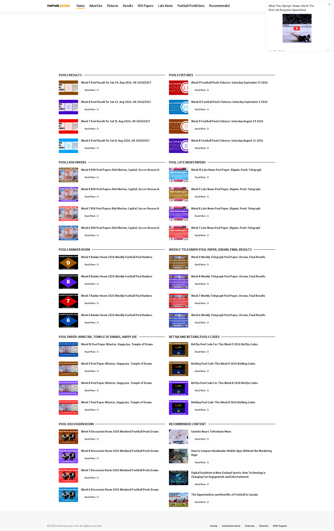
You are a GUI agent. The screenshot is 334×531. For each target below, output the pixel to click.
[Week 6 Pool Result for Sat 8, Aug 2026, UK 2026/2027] (68, 146)
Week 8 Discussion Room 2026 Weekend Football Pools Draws (120, 450)
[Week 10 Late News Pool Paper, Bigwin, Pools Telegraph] (178, 175)
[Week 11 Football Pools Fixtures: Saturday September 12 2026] (178, 87)
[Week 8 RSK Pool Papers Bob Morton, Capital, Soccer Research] (68, 194)
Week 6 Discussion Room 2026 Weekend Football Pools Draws (120, 489)
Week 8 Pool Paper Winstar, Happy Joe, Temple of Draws (116, 383)
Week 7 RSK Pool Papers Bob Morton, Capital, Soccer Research (120, 208)
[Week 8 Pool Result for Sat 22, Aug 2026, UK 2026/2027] (68, 107)
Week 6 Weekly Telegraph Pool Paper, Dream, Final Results (228, 315)
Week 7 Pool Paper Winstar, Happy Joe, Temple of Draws (116, 402)
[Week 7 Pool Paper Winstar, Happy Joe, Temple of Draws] (68, 407)
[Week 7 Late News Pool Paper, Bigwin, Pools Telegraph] (178, 233)
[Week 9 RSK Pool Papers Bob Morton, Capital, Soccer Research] (68, 175)
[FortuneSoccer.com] (58, 6)
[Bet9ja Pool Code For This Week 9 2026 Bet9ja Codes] (178, 349)
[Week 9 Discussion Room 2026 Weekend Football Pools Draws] (68, 436)
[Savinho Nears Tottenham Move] (178, 436)
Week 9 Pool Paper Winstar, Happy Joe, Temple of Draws (116, 363)
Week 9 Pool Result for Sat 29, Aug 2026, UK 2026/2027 (116, 82)
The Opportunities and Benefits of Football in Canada (224, 494)
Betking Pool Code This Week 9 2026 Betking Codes (223, 363)
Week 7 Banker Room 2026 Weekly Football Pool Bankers (116, 295)
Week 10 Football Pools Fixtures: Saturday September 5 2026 (229, 101)
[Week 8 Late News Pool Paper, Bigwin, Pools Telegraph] (178, 213)
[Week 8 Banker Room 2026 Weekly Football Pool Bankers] (68, 281)
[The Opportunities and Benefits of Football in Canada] (178, 500)
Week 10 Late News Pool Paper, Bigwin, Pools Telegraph (226, 169)
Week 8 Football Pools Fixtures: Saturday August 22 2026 (227, 140)
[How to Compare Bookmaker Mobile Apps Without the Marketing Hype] (178, 456)
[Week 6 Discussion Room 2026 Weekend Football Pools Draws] (68, 494)
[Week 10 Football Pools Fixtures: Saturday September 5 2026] (178, 107)
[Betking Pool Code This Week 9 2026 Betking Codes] (178, 369)
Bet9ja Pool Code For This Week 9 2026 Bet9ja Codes (224, 344)
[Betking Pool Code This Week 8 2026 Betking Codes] (178, 407)
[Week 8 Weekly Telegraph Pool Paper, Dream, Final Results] (178, 281)
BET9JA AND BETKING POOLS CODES (194, 336)
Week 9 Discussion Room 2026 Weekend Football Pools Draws (120, 431)
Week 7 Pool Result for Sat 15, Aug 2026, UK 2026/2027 (115, 121)
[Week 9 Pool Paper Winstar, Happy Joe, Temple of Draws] (68, 369)
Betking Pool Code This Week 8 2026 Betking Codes (223, 402)
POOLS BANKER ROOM (74, 249)
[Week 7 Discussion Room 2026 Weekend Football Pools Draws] (68, 475)
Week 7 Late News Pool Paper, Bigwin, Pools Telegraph (225, 227)
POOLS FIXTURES (181, 75)
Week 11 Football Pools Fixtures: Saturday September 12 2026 (229, 82)
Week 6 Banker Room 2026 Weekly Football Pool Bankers (116, 315)
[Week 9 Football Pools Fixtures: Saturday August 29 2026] (178, 126)
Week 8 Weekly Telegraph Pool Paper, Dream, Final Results (228, 276)
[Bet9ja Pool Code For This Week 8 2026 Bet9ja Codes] (178, 388)
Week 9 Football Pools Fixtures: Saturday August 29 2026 (227, 121)
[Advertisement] (167, 41)
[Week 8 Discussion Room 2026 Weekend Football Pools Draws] (68, 456)
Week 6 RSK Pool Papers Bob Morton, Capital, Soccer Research (120, 227)
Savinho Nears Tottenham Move (211, 431)
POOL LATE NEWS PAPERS (187, 162)
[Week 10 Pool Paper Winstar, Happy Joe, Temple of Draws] (68, 349)
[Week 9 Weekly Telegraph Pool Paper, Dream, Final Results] (178, 262)
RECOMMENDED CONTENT (187, 424)
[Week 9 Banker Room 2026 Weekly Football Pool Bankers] (68, 262)
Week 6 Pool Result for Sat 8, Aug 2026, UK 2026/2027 (115, 140)
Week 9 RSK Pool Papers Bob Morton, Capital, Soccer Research (120, 169)
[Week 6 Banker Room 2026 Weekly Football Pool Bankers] (68, 320)
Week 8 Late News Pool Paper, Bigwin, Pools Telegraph (225, 208)
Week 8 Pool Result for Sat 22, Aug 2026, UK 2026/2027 (116, 101)
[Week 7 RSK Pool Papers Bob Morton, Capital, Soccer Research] (68, 213)
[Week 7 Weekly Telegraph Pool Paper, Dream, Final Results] (178, 301)
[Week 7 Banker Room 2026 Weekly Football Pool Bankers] (68, 301)
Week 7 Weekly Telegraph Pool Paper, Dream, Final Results (228, 295)
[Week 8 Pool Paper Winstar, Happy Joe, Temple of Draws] (68, 388)
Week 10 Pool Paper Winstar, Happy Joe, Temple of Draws (117, 344)
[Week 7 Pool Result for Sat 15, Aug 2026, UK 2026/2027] (68, 126)
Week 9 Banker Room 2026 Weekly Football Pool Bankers (116, 257)
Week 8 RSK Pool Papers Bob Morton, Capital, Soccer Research (120, 189)
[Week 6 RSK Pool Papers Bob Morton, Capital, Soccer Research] (68, 233)
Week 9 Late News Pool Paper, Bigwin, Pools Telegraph (225, 189)
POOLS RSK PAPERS (72, 162)
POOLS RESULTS (70, 75)
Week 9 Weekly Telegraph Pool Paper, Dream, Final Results (228, 257)
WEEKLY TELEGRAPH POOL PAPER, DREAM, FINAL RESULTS (210, 249)
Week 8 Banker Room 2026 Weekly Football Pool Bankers (116, 276)
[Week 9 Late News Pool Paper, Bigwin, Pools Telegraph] (178, 194)
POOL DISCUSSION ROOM (76, 424)
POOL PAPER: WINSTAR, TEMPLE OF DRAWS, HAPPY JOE (98, 336)
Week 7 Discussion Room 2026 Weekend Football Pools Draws (119, 470)
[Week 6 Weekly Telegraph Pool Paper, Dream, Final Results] (178, 320)
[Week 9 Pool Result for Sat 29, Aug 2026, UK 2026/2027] (68, 87)
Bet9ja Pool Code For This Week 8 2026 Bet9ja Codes (224, 383)
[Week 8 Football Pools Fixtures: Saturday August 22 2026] (178, 146)
